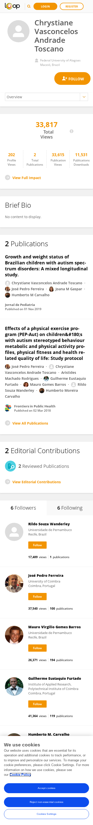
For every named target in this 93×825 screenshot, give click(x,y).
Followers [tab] (23, 507)
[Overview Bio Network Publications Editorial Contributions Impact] (46, 97)
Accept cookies (46, 788)
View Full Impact (26, 177)
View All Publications (30, 423)
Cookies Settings (47, 814)
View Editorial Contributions (36, 482)
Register (71, 6)
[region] (46, 780)
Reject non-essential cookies (46, 802)
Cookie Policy (20, 774)
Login (45, 6)
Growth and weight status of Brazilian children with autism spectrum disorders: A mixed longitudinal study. (46, 266)
